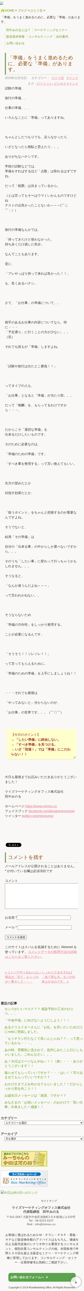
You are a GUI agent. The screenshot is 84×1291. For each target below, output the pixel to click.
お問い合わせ (15, 43)
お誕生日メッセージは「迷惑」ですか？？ (35, 1095)
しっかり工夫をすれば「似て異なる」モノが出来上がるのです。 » (58, 977)
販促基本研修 (15, 36)
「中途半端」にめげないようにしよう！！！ (37, 1020)
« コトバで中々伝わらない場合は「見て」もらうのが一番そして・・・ (23, 977)
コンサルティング (40, 36)
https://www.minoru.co (40, 806)
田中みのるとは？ (18, 30)
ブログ (22, 10)
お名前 (10, 917)
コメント (11, 880)
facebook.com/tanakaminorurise (52, 811)
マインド (72, 78)
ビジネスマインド (66, 83)
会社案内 (62, 36)
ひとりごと (44, 83)
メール (11, 927)
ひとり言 (36, 10)
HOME (9, 10)
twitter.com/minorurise (37, 816)
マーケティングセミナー (51, 30)
